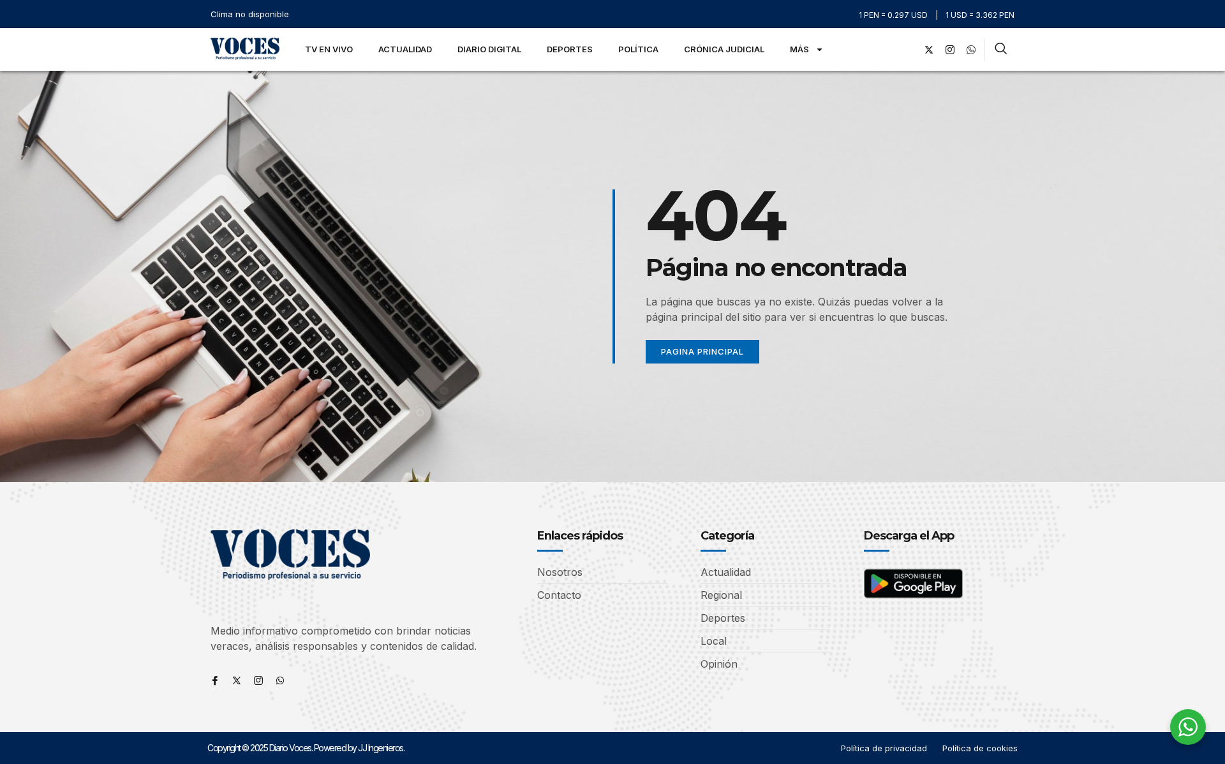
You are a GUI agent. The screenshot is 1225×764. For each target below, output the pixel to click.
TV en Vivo (329, 49)
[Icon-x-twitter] (236, 680)
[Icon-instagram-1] (950, 50)
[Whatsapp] (280, 680)
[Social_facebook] (908, 50)
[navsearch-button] (1001, 50)
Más (799, 49)
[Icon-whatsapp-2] (971, 50)
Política (638, 49)
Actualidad (405, 49)
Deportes (570, 49)
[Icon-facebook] (215, 680)
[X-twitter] (929, 50)
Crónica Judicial (724, 49)
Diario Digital (489, 49)
